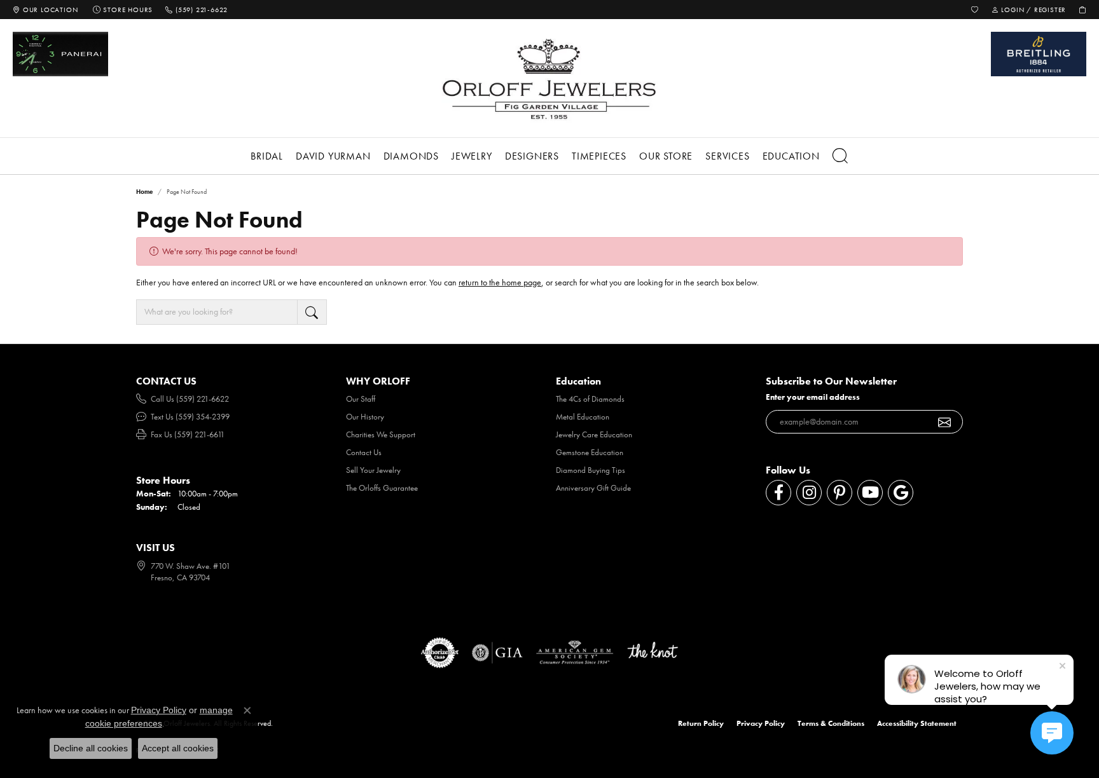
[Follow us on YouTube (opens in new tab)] (870, 492)
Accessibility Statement (917, 723)
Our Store (666, 156)
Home (144, 192)
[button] (975, 9)
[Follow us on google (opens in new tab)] (900, 492)
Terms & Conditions (831, 723)
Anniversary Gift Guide (593, 487)
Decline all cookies (90, 748)
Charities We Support (380, 434)
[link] (45, 9)
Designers (532, 156)
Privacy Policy (760, 723)
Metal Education (582, 416)
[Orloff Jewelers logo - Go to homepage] (549, 78)
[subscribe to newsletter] (944, 422)
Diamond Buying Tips (590, 470)
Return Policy (701, 723)
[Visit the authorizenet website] (440, 653)
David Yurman (333, 156)
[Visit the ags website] (575, 653)
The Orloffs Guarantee (382, 487)
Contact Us (364, 452)
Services (727, 156)
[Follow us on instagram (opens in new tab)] (809, 492)
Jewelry (472, 156)
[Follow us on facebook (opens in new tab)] (778, 492)
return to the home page (500, 282)
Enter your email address (813, 397)
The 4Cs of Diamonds (590, 398)
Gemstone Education (589, 452)
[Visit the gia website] (497, 653)
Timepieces (599, 156)
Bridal (267, 156)
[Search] (840, 156)
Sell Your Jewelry (373, 470)
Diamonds (411, 156)
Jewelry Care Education (594, 434)
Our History (365, 416)
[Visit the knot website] (652, 653)
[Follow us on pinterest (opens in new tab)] (839, 492)
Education (791, 156)
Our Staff (360, 398)
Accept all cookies (178, 748)
